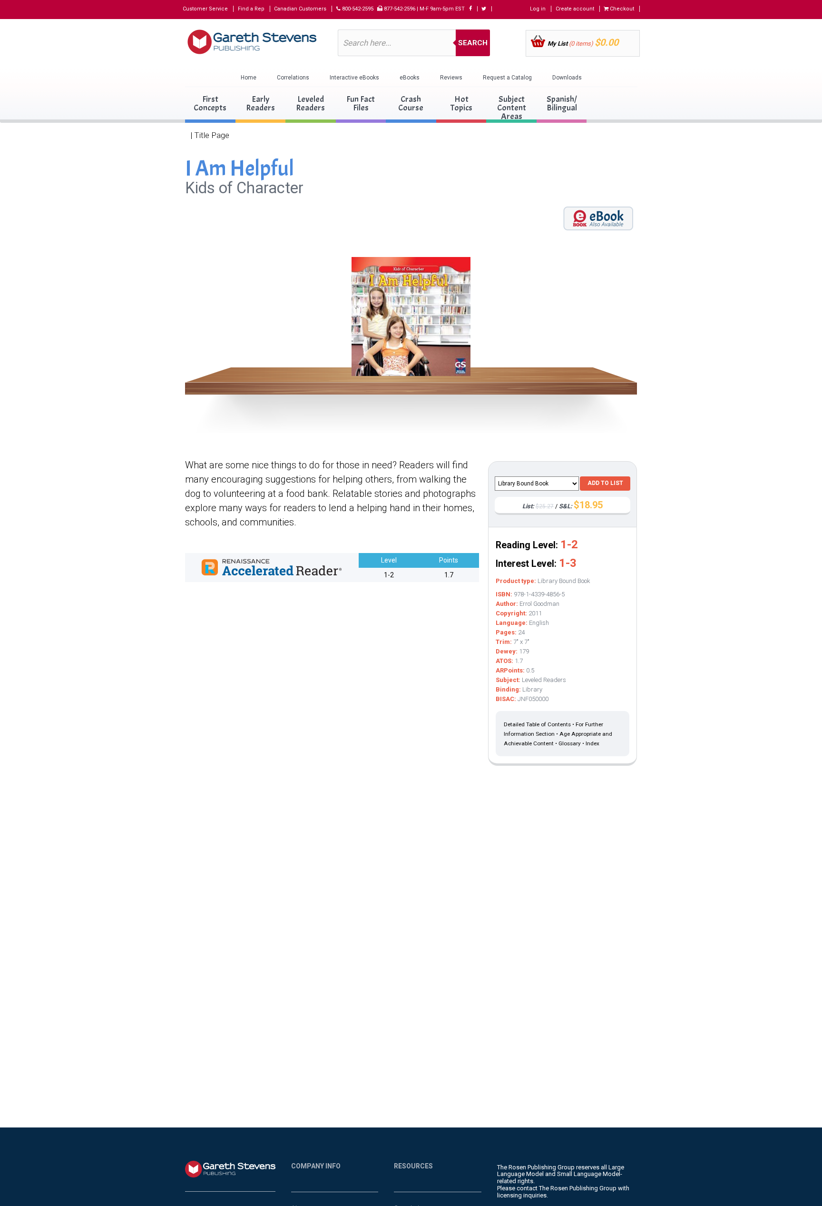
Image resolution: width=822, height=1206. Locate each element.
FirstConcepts (210, 103)
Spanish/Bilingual (562, 103)
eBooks (410, 77)
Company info (316, 1166)
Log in (538, 9)
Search (473, 43)
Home (248, 77)
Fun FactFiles (360, 103)
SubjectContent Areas (511, 108)
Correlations (293, 77)
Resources (413, 1166)
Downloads (567, 77)
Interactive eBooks (354, 77)
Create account (575, 9)
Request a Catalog (507, 77)
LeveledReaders (310, 103)
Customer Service (205, 9)
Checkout (621, 9)
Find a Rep (251, 9)
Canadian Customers (300, 9)
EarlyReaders (260, 103)
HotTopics (461, 103)
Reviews (451, 77)
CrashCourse (410, 103)
